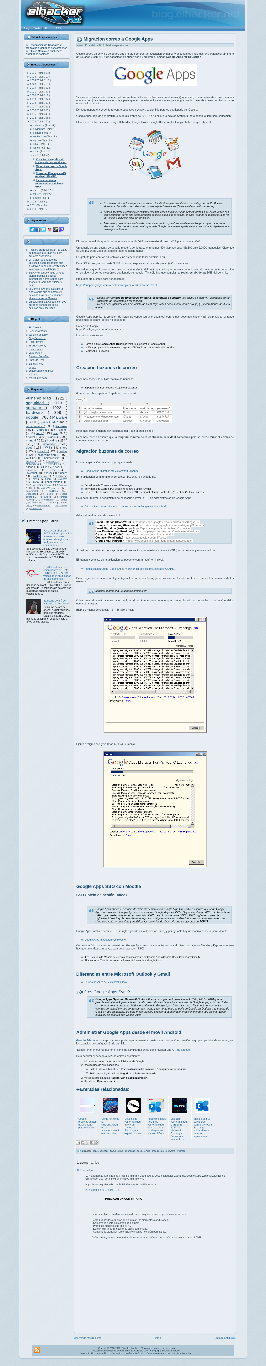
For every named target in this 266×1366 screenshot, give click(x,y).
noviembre (39, 129)
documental (32, 491)
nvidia (52, 437)
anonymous (54, 482)
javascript (31, 473)
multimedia (61, 476)
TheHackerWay (37, 345)
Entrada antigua (224, 1337)
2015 (33, 114)
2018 (33, 102)
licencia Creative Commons (143, 1353)
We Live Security (38, 334)
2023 (33, 84)
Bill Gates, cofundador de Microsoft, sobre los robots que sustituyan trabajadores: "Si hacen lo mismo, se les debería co (48, 264)
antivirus (32, 470)
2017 (33, 106)
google (32, 417)
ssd (29, 444)
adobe (30, 467)
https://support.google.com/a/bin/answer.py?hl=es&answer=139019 (116, 285)
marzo (37, 190)
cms (35, 479)
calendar (104, 1151)
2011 (33, 205)
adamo (53, 502)
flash (48, 479)
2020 (33, 95)
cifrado (42, 451)
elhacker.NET (136, 1348)
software (36, 408)
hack (58, 467)
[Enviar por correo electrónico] (78, 1142)
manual (31, 440)
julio (35, 144)
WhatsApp (50, 444)
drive (121, 1151)
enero (36, 197)
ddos (30, 447)
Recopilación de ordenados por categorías (46, 46)
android (42, 429)
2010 (33, 209)
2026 (33, 73)
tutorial (31, 437)
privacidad (49, 422)
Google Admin (85, 1040)
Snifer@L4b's (36, 360)
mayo (36, 151)
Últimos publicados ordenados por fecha (44, 52)
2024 (33, 80)
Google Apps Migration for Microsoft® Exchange (112, 471)
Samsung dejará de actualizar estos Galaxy (56, 602)
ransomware (35, 426)
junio (36, 147)
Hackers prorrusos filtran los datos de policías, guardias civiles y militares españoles (48, 253)
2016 (33, 110)
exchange (130, 1151)
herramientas (52, 458)
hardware (37, 412)
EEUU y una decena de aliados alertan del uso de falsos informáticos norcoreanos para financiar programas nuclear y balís (46, 279)
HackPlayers (36, 341)
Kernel (53, 470)
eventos (62, 479)
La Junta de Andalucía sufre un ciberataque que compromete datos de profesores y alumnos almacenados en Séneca (46, 293)
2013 (33, 121)
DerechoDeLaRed (39, 356)
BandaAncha (36, 363)
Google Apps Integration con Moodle (105, 939)
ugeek (32, 367)
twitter (63, 451)
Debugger (31, 494)
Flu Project (35, 327)
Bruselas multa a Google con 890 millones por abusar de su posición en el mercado (47, 304)
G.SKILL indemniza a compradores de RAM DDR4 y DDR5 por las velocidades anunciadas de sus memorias (57, 573)
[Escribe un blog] (83, 1142)
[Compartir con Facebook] (92, 1142)
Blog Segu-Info (37, 338)
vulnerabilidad (39, 398)
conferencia (44, 485)
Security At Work (38, 331)
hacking (52, 440)
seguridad (37, 403)
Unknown (83, 1170)
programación (47, 454)
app (64, 447)
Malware (59, 417)
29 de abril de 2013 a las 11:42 (102, 1189)
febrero (37, 194)
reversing (37, 502)
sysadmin (54, 464)
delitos (64, 499)
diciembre (39, 125)
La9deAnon (35, 352)
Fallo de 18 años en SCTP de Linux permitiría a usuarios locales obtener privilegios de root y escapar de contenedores (57, 538)
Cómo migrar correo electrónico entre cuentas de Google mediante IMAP (126, 506)
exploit (63, 429)
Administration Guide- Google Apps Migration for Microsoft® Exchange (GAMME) (130, 568)
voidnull (33, 374)
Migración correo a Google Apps (118, 39)
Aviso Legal (152, 1350)
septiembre (39, 136)
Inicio (158, 1337)
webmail (181, 1151)
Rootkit (50, 494)
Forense (63, 485)
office (44, 467)
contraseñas (40, 476)
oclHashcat (36, 508)
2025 (33, 76)
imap (148, 1151)
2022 (33, 87)
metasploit (46, 497)
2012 (33, 201)
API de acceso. (181, 1049)
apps (95, 1151)
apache (48, 473)
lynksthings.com (38, 378)
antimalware (43, 505)
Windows (61, 426)
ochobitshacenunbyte (41, 370)
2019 (33, 99)
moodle (156, 1151)
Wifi (48, 447)
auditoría (54, 491)
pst (163, 1151)
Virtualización (48, 499)
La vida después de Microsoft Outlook (106, 982)
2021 (33, 91)
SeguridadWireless (47, 488)
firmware (52, 461)
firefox (30, 461)
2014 (33, 117)
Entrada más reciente (89, 1337)
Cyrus (113, 1151)
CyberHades (36, 349)
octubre (37, 132)
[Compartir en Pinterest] (96, 1142)
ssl (28, 485)
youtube (31, 458)
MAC (36, 482)
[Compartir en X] (87, 1142)
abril (36, 155)
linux (39, 433)
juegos (63, 473)
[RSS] (36, 1350)
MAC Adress (61, 505)
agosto (37, 140)
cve (55, 433)
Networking (33, 464)
